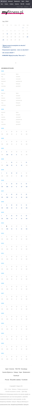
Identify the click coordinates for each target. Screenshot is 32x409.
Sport (23, 1)
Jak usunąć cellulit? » (8, 52)
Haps (20, 372)
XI (21, 165)
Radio (21, 6)
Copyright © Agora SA (16, 386)
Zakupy (16, 372)
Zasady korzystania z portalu (12, 391)
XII (26, 186)
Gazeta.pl (4, 1)
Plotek (27, 1)
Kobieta (11, 4)
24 (3, 40)
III (11, 162)
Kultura (6, 4)
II (6, 151)
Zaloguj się (26, 6)
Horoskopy (24, 369)
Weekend (10, 1)
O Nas (9, 389)
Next (2, 4)
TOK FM (22, 4)
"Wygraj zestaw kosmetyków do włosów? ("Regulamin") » (13, 46)
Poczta (18, 6)
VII (2, 186)
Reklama (14, 389)
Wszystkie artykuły (15, 379)
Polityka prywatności (22, 389)
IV (16, 173)
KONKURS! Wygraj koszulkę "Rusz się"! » (14, 55)
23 (27, 37)
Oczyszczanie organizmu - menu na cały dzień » (15, 49)
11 (7, 33)
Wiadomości (17, 1)
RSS (6, 389)
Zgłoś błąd (24, 391)
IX (11, 154)
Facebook (24, 379)
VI (26, 162)
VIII (7, 154)
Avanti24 (28, 4)
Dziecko (17, 4)
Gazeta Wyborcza (7, 372)
